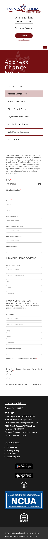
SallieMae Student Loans (18, 132)
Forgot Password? (24, 40)
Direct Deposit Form (17, 109)
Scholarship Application (18, 124)
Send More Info (14, 139)
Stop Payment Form (16, 101)
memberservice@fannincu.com (24, 422)
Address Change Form (17, 93)
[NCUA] (24, 508)
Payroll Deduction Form (18, 116)
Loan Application (15, 86)
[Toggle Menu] (45, 47)
